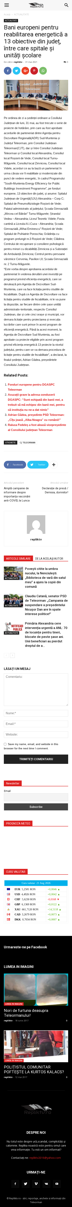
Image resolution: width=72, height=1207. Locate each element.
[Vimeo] (36, 1184)
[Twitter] (26, 1184)
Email (7, 791)
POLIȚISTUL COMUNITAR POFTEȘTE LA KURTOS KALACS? (34, 1069)
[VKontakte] (46, 1184)
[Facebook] (15, 1184)
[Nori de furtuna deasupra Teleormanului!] (36, 989)
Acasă (7, 14)
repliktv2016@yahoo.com (45, 1158)
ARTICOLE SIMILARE (18, 558)
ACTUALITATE (21, 14)
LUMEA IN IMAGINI (13, 1004)
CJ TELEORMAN (27, 442)
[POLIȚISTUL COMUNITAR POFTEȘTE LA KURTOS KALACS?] (36, 1046)
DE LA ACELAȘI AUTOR (49, 558)
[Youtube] (57, 1184)
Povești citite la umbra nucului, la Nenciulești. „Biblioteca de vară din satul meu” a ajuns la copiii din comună (45, 577)
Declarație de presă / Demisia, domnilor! (55, 490)
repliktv (18, 61)
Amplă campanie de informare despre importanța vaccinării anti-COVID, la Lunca (17, 494)
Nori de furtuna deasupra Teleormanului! (26, 1013)
